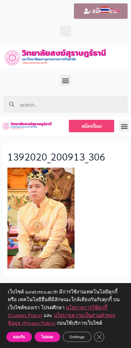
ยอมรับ (19, 337)
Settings (77, 337)
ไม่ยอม (47, 337)
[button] (65, 31)
